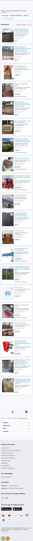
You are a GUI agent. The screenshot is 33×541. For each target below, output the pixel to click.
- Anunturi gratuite (9, 485)
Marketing (4, 463)
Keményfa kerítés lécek (21, 66)
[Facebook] (2, 497)
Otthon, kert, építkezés (15, 15)
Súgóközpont (5, 448)
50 (31, 24)
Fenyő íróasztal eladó (20, 323)
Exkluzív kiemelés (6, 477)
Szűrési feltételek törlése (8, 18)
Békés (25, 15)
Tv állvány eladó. (19, 230)
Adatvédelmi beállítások (8, 458)
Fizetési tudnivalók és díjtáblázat (10, 450)
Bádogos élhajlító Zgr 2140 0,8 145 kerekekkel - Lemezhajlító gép (23, 177)
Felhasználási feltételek (8, 455)
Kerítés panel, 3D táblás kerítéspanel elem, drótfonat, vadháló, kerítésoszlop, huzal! (22, 140)
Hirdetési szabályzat (7, 453)
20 (28, 24)
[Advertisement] (16, 401)
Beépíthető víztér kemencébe (22, 158)
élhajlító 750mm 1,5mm (20, 195)
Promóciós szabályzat (7, 468)
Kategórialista (5, 465)
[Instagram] (6, 497)
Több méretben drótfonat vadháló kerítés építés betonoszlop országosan (21, 214)
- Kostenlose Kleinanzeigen (12, 488)
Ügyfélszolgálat (5, 460)
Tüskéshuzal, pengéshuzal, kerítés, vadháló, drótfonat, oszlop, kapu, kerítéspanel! (22, 30)
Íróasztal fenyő (19, 287)
